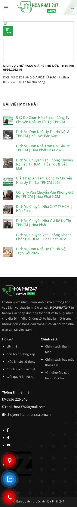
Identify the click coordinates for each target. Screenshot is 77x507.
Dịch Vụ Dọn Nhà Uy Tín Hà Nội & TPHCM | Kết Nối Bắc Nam (43, 134)
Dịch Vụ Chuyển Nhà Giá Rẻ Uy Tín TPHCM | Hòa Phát (43, 223)
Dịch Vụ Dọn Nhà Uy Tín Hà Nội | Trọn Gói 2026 (42, 251)
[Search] (72, 7)
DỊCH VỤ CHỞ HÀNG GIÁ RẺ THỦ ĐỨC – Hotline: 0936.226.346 (38, 67)
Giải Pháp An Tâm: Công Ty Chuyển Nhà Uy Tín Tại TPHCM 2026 (44, 180)
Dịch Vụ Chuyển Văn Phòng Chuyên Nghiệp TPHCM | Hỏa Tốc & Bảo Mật (44, 164)
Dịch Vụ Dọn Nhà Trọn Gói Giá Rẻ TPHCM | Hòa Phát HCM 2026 (43, 148)
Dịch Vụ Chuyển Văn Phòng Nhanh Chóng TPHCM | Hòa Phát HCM (44, 237)
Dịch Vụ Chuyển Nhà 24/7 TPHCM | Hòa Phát (44, 209)
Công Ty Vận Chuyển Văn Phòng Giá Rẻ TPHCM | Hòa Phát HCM (45, 194)
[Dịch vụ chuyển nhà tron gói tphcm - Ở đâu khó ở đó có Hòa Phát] (38, 7)
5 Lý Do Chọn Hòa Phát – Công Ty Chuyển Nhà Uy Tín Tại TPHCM (42, 120)
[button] (5, 7)
